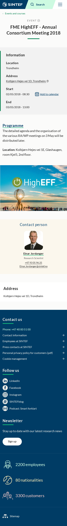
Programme (13, 125)
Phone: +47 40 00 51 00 (17, 329)
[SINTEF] (12, 4)
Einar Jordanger (33, 253)
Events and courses (15, 13)
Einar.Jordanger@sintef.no (34, 266)
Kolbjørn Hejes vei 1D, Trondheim (26, 81)
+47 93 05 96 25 (33, 262)
